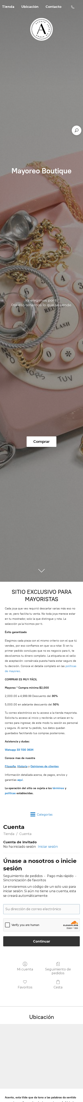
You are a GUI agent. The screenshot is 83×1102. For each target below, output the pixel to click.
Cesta (58, 987)
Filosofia (10, 766)
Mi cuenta (25, 969)
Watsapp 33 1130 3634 (19, 750)
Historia (22, 766)
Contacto (53, 7)
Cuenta (25, 834)
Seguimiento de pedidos (58, 971)
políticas (10, 793)
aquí (20, 780)
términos (58, 788)
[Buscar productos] (76, 130)
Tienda (8, 834)
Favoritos (25, 987)
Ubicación (29, 7)
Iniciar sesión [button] (48, 847)
